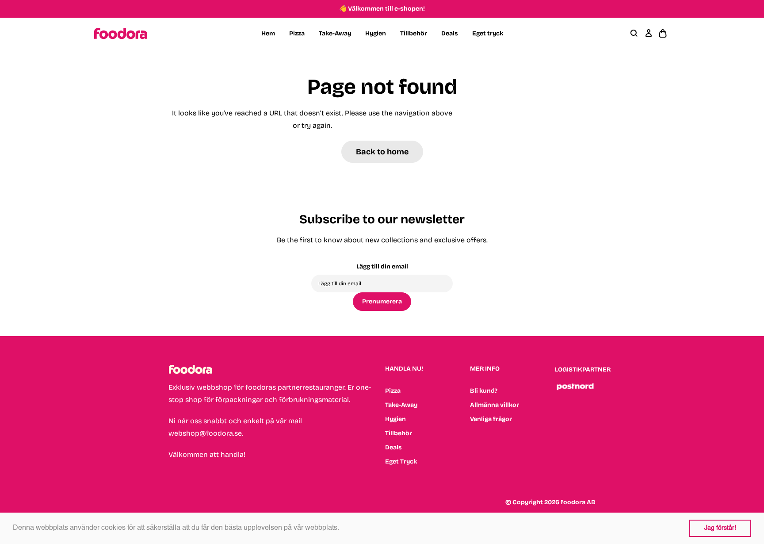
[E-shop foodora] (120, 33)
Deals (449, 33)
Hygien (375, 33)
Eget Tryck (401, 461)
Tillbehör (413, 33)
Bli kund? (483, 391)
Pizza (297, 33)
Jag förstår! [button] (720, 528)
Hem (268, 33)
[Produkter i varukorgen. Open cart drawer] (663, 33)
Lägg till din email (382, 266)
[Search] (634, 33)
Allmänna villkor (494, 405)
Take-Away (335, 33)
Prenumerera (382, 301)
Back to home (382, 152)
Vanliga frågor (491, 419)
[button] (342, 528)
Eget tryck (487, 33)
